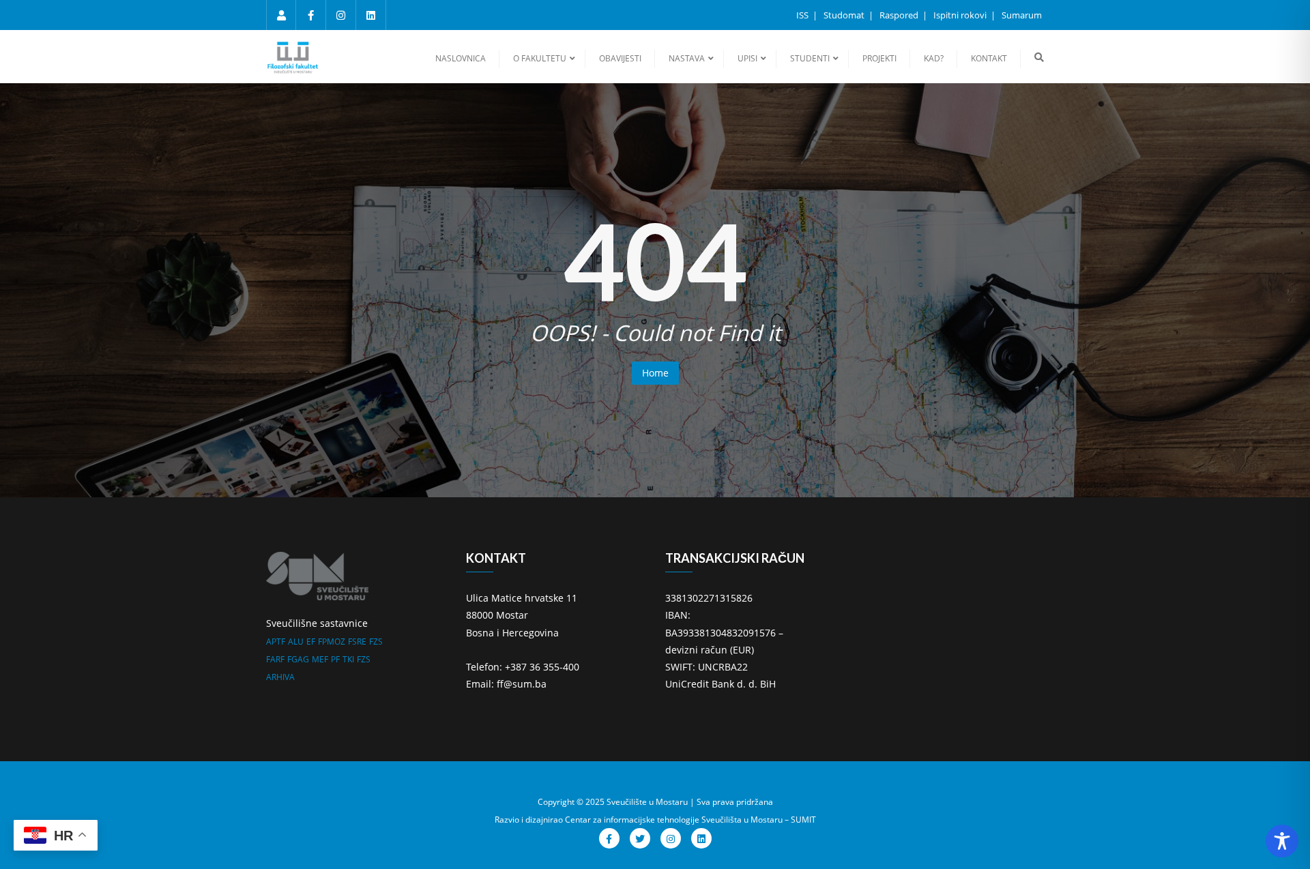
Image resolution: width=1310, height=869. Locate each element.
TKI (348, 659)
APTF (275, 641)
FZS (376, 641)
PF (335, 659)
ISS (803, 15)
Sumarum (1022, 15)
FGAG (298, 659)
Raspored (899, 15)
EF (310, 641)
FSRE (357, 641)
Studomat (845, 15)
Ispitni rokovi (961, 15)
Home (655, 372)
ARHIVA (280, 677)
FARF (275, 659)
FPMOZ (331, 641)
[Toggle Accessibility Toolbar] (1282, 841)
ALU (296, 641)
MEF (320, 659)
